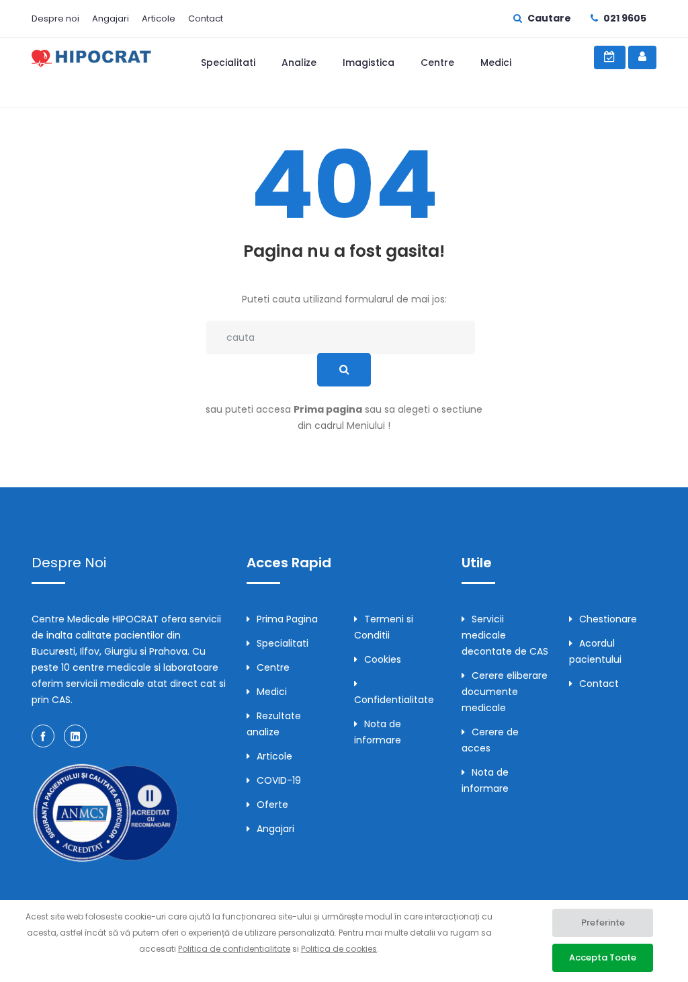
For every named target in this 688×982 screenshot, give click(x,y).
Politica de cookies (339, 948)
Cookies (382, 659)
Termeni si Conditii (383, 627)
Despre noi (55, 18)
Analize (299, 62)
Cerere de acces (490, 740)
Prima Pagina (287, 619)
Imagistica (368, 62)
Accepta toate (602, 957)
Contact (205, 18)
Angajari (110, 18)
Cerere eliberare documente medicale (505, 691)
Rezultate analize (274, 724)
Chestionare (608, 619)
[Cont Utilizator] (642, 57)
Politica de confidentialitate (234, 948)
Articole (158, 18)
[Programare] (610, 57)
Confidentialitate (394, 699)
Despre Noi (69, 562)
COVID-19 (279, 780)
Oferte (272, 804)
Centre (437, 62)
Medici (495, 62)
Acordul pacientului (595, 651)
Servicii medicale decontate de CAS (505, 635)
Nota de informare (377, 732)
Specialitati (228, 62)
